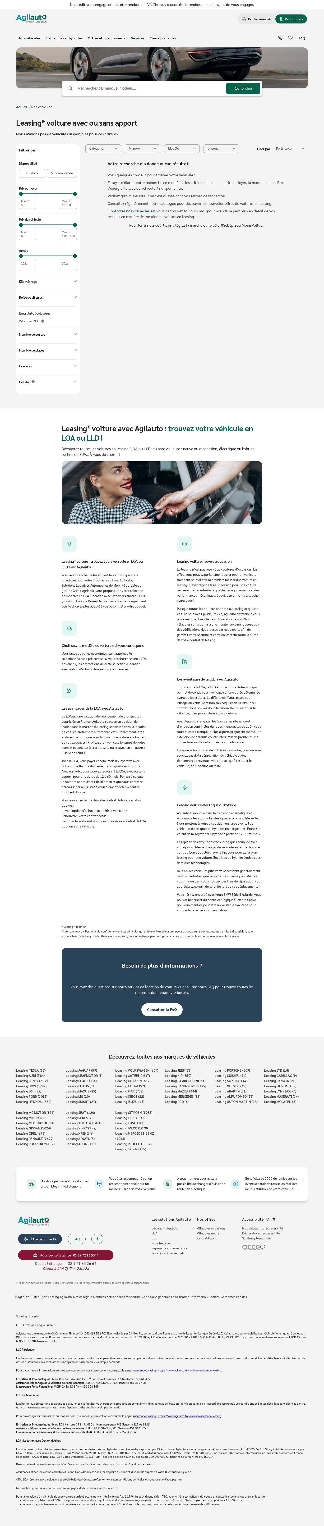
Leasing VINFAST (81, 1128)
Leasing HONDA (280, 1086)
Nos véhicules (29, 38)
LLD (154, 1238)
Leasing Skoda (130, 1149)
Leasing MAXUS (81, 1091)
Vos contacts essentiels (168, 1253)
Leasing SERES (79, 1117)
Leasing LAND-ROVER (185, 1086)
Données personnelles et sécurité (117, 1297)
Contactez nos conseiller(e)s (132, 211)
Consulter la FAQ (162, 1009)
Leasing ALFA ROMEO (233, 1096)
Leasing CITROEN (133, 1112)
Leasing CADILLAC (280, 1075)
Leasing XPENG (79, 1133)
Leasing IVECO (131, 1128)
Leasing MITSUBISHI (35, 1123)
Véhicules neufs (208, 1233)
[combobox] (290, 149)
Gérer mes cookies (234, 1297)
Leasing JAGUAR (81, 1070)
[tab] (257, 18)
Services (137, 38)
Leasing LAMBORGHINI (184, 1080)
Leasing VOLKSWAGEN (136, 1070)
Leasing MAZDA (181, 1091)
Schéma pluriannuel (256, 1238)
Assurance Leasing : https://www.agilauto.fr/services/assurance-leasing (177, 1370)
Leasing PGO (177, 1101)
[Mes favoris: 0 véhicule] (290, 38)
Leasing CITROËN (132, 1080)
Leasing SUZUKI (230, 1080)
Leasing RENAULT (34, 1138)
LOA (154, 1233)
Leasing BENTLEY (32, 1080)
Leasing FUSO (129, 1123)
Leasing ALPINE (81, 1144)
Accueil (21, 107)
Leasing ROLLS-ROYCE (35, 1144)
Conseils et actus (163, 38)
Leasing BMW (31, 1086)
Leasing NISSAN (33, 1128)
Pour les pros (161, 1243)
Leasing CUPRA (130, 1086)
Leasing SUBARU (230, 1075)
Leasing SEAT (80, 1112)
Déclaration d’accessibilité (261, 1233)
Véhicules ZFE (29, 321)
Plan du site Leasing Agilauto (51, 1297)
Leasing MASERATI (281, 1096)
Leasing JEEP (178, 1070)
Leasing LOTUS (80, 1086)
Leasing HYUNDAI (33, 1101)
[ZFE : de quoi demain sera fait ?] (42, 321)
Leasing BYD (276, 1070)
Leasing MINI (30, 1117)
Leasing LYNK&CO (280, 1091)
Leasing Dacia (279, 1080)
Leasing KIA (178, 1075)
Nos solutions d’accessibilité (262, 1228)
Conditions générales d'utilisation (166, 1297)
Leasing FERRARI (130, 1117)
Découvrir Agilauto (165, 1228)
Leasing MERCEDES (182, 1096)
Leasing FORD (31, 1096)
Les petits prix (207, 1238)
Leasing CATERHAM (132, 1075)
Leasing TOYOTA (84, 1123)
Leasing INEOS (129, 1096)
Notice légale (82, 1297)
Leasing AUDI (30, 1075)
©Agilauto (22, 1297)
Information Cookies (205, 1297)
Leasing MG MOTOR (35, 1112)
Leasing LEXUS (81, 1080)
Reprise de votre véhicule (169, 1248)
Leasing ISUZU (129, 1101)
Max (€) (66, 201)
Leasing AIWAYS (80, 1138)
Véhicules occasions (211, 1228)
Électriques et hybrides (64, 38)
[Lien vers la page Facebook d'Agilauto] (97, 1239)
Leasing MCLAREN (280, 1101)
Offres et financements (106, 38)
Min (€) (25, 201)
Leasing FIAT (129, 1091)
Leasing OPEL (30, 1133)
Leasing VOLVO (230, 1086)
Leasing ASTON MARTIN (236, 1101)
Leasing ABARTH (230, 1091)
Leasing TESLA (31, 1070)
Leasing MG (78, 1096)
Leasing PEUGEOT (134, 1144)
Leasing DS (28, 1091)
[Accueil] (31, 19)
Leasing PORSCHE (232, 1070)
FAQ (302, 38)
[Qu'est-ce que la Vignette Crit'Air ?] (33, 381)
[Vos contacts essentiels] (280, 38)
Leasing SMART (81, 1101)
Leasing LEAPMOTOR (84, 1075)
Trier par (263, 148)
